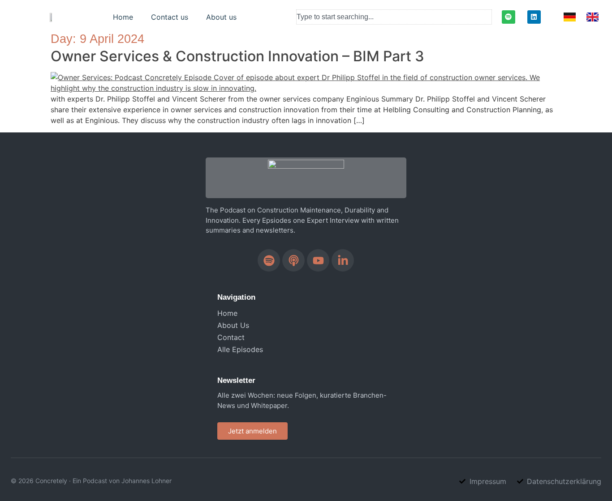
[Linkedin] (534, 17)
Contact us (169, 17)
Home (123, 17)
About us (221, 17)
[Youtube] (318, 260)
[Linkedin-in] (343, 260)
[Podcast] (293, 260)
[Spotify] (508, 17)
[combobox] (394, 17)
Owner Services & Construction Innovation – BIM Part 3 (237, 56)
